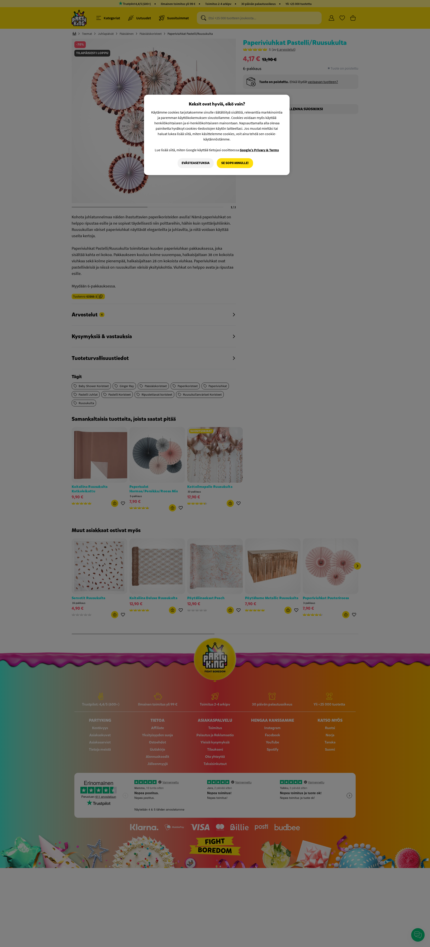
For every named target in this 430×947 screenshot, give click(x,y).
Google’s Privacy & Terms (259, 150)
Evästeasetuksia (196, 163)
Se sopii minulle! (235, 163)
